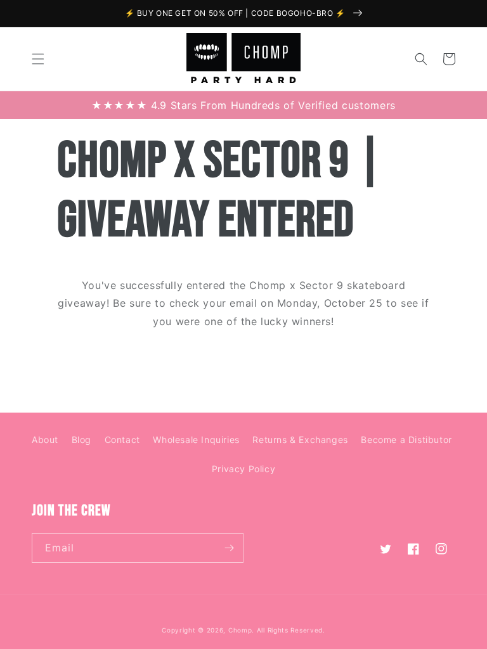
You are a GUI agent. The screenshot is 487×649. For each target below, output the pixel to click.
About (45, 439)
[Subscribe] (229, 548)
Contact (122, 439)
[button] (38, 59)
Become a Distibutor (406, 439)
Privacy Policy (243, 468)
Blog (81, 439)
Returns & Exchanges (299, 439)
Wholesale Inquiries (196, 439)
